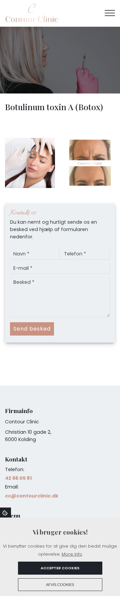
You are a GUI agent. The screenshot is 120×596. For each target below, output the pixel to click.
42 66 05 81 (18, 478)
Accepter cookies (60, 568)
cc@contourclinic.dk (31, 495)
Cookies (5, 513)
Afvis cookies (60, 585)
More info (72, 554)
